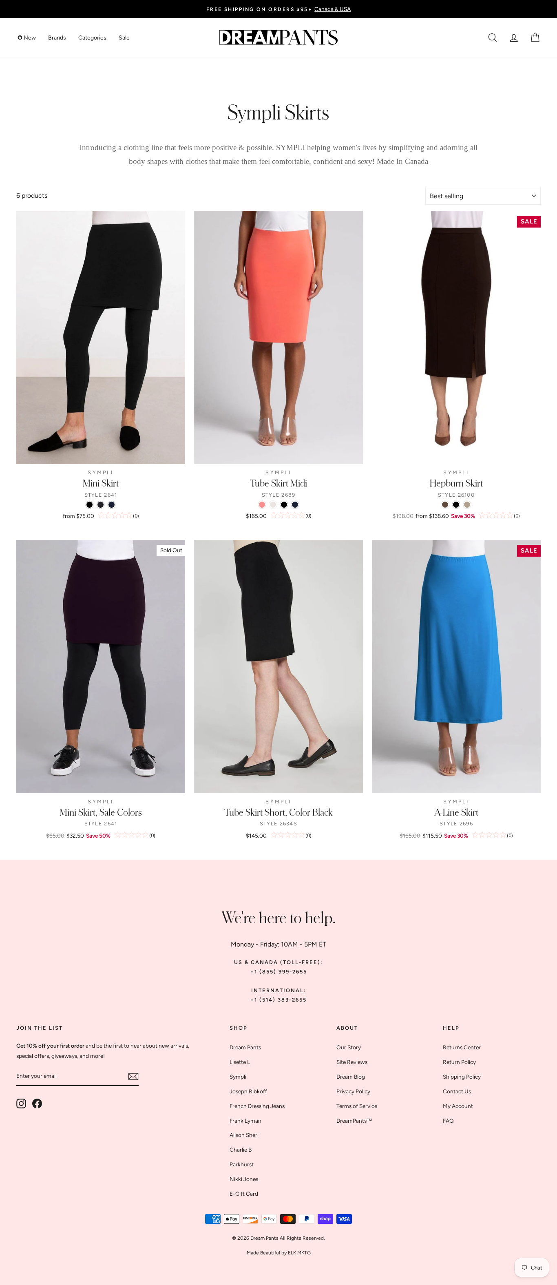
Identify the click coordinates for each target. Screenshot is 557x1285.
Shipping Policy (462, 1076)
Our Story (348, 1047)
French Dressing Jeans (257, 1106)
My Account (458, 1106)
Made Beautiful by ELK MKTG (279, 1253)
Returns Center (462, 1047)
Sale (124, 37)
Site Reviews (351, 1062)
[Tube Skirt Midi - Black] (284, 505)
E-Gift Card (244, 1193)
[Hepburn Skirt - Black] (456, 505)
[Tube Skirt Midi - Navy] (295, 505)
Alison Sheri (244, 1135)
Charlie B (241, 1149)
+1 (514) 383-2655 (278, 1000)
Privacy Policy (353, 1091)
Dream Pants (245, 1047)
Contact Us (457, 1091)
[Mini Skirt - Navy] (111, 505)
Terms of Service (356, 1106)
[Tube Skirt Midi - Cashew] (273, 505)
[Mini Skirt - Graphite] (100, 505)
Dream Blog (350, 1076)
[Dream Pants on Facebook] (37, 1103)
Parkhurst (242, 1164)
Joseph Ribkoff (248, 1091)
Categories (92, 37)
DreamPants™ (354, 1120)
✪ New (27, 37)
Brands (57, 37)
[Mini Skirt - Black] (89, 505)
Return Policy (459, 1062)
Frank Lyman (245, 1120)
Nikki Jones (244, 1179)
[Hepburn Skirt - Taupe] (467, 505)
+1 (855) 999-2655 (278, 972)
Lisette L (240, 1062)
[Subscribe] (133, 1076)
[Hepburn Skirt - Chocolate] (445, 505)
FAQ (448, 1120)
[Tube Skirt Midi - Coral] (262, 505)
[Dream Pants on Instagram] (21, 1103)
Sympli (238, 1076)
